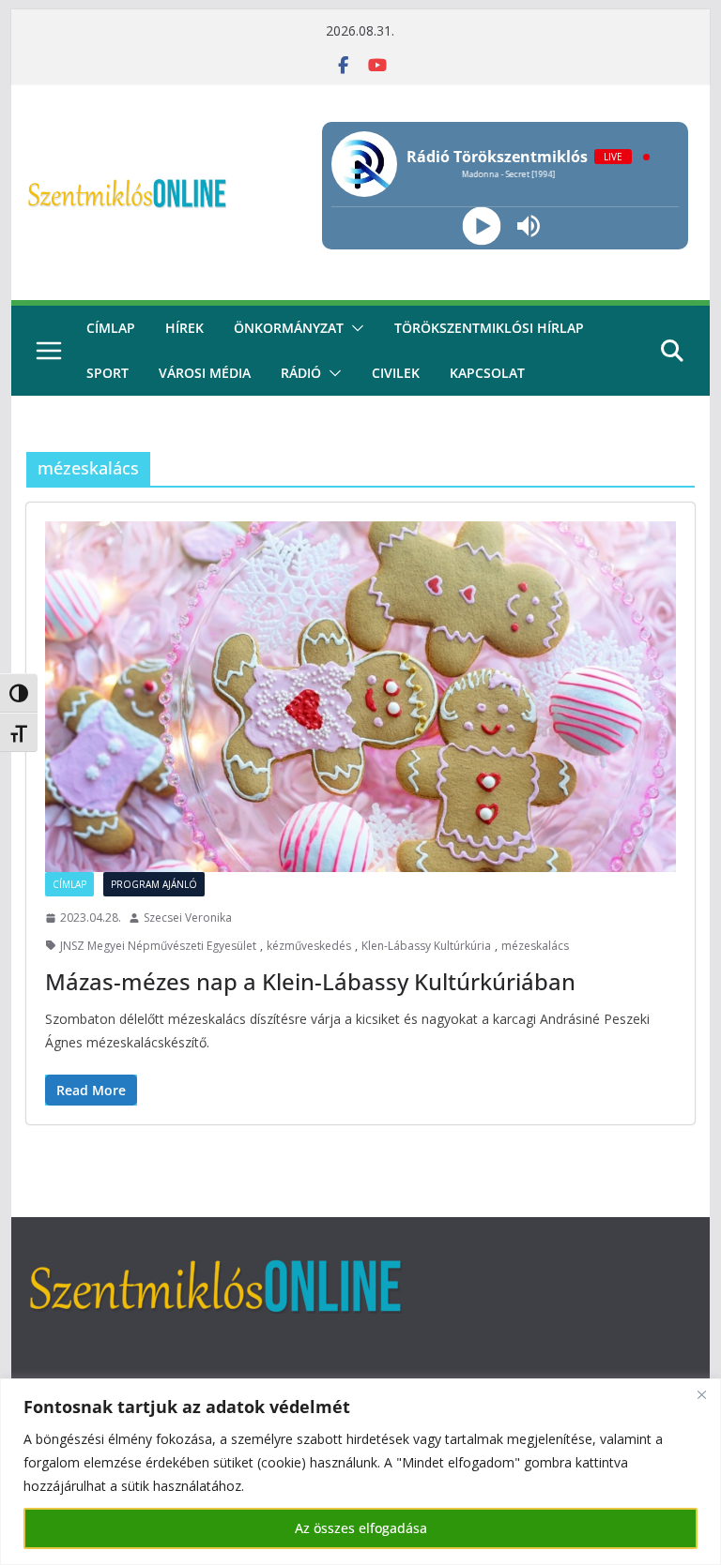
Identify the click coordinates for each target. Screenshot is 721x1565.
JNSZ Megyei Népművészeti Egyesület (158, 946)
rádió (301, 373)
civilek (396, 373)
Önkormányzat (289, 328)
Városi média (205, 373)
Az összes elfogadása (361, 1528)
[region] (360, 1471)
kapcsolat (487, 373)
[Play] (481, 226)
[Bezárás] (701, 1394)
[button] (354, 328)
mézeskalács (535, 946)
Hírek (184, 328)
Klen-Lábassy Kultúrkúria (426, 946)
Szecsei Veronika (188, 917)
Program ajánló (154, 884)
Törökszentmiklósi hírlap (489, 328)
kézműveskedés (309, 946)
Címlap (69, 884)
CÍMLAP (110, 328)
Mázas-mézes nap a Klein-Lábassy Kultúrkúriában (310, 981)
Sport (107, 373)
